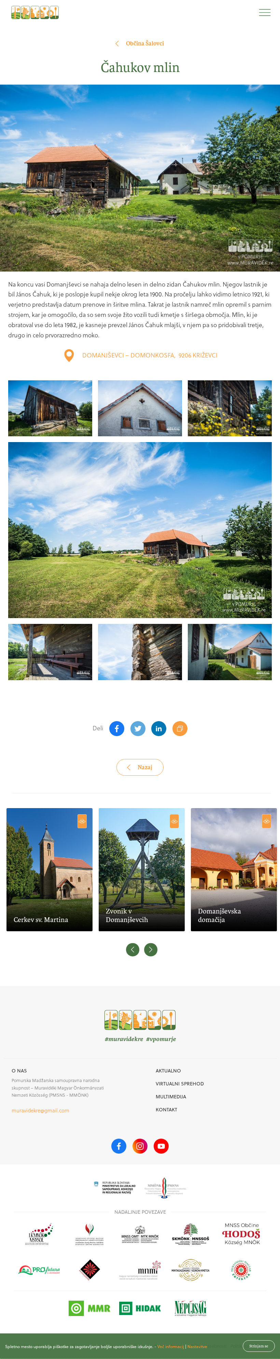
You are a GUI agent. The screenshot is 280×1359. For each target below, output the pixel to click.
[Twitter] (137, 728)
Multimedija (171, 1096)
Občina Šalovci (145, 43)
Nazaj (145, 767)
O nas (19, 1070)
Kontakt (166, 1109)
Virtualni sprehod (180, 1083)
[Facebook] (116, 728)
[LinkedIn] (158, 728)
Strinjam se (258, 1346)
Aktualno (168, 1070)
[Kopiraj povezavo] (179, 728)
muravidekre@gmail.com (40, 1110)
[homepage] (35, 12)
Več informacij (170, 1346)
